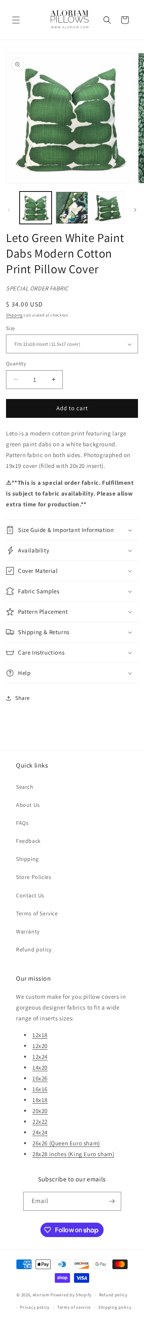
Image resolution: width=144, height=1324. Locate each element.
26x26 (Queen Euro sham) (66, 1143)
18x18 (40, 1100)
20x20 (40, 1110)
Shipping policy (115, 1307)
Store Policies (33, 877)
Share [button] (22, 697)
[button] (16, 20)
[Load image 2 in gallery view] (72, 207)
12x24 (40, 1056)
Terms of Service (37, 913)
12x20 (40, 1046)
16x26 (40, 1078)
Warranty (28, 931)
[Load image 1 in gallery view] (36, 207)
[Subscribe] (112, 1201)
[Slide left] (9, 210)
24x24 (40, 1132)
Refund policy (34, 949)
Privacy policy (35, 1307)
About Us (28, 804)
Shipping (14, 315)
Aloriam (41, 1295)
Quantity (16, 363)
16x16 (40, 1089)
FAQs (22, 822)
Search (25, 786)
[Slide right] (135, 210)
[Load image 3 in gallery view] (108, 207)
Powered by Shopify (71, 1295)
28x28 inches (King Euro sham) (73, 1154)
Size (10, 328)
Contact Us (30, 895)
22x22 (40, 1121)
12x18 (40, 1035)
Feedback (28, 840)
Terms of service (74, 1307)
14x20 (40, 1067)
